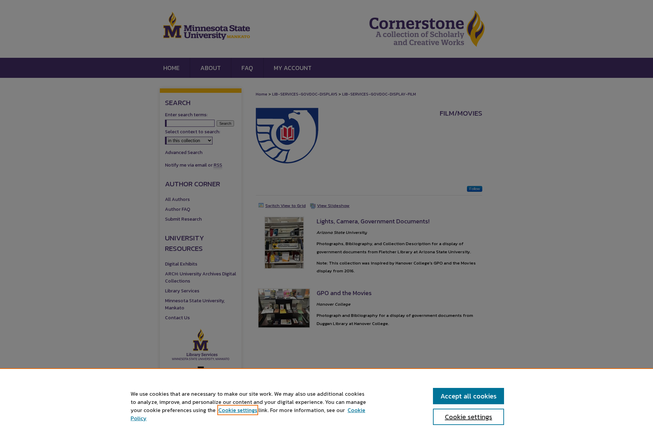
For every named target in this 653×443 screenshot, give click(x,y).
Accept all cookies (468, 396)
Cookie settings (237, 410)
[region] (326, 405)
